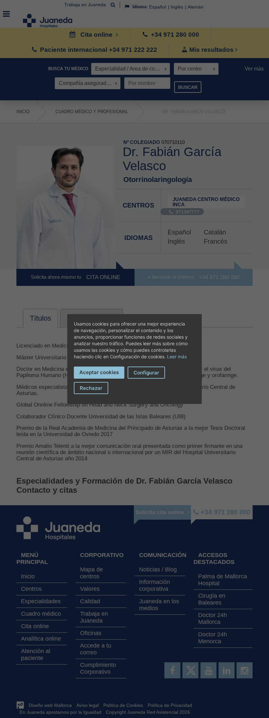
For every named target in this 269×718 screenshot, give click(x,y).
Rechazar (91, 388)
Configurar (146, 372)
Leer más (177, 356)
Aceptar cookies (99, 372)
